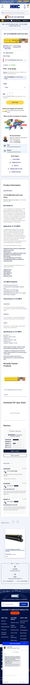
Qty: (4, 94)
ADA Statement (5, 637)
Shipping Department (13, 626)
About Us (3, 621)
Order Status (16, 159)
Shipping (5, 72)
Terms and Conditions (3, 633)
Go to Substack (15, 612)
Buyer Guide (8, 48)
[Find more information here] (15, 663)
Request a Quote (15, 622)
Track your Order (15, 630)
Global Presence (16, 172)
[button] (5, 45)
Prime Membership (14, 636)
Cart (28, 6)
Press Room (4, 623)
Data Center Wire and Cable (24, 621)
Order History (23, 636)
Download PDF (17, 47)
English (25, 20)
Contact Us (4, 629)
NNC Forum (5, 20)
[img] (6, 468)
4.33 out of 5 (19, 435)
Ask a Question (7, 47)
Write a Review (17, 45)
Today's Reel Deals (16, 20)
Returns (16, 165)
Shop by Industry (5, 626)
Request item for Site (16, 169)
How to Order (14, 632)
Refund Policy (23, 633)
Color (5, 84)
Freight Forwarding (23, 626)
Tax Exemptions (24, 630)
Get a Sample (23, 638)
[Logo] (15, 6)
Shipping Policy (16, 162)
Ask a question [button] (15, 455)
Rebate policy (14, 640)
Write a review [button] (15, 451)
